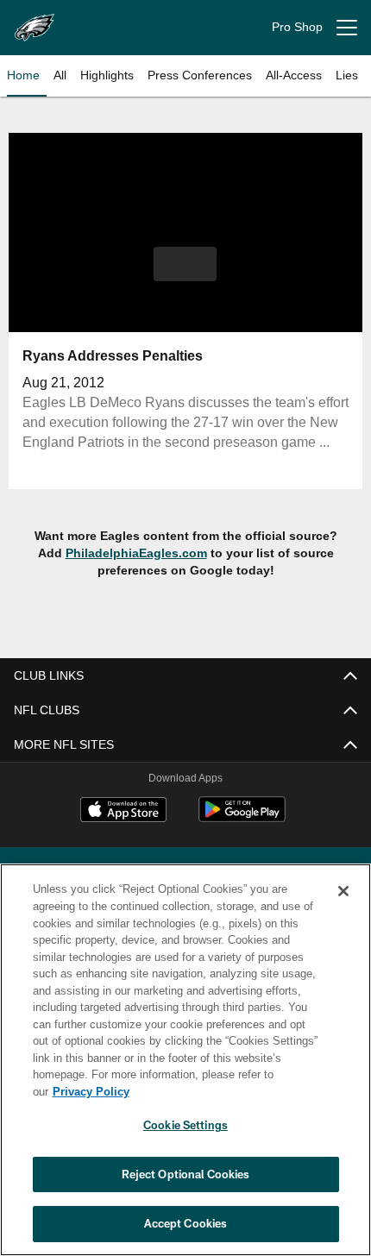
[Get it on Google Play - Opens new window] (242, 818)
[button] (185, 264)
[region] (185, 1068)
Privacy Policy (223, 1091)
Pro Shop (297, 27)
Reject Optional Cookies (186, 1174)
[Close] (343, 908)
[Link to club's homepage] (34, 21)
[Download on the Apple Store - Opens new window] (123, 811)
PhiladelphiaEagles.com (135, 552)
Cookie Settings (185, 1125)
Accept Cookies (186, 1223)
